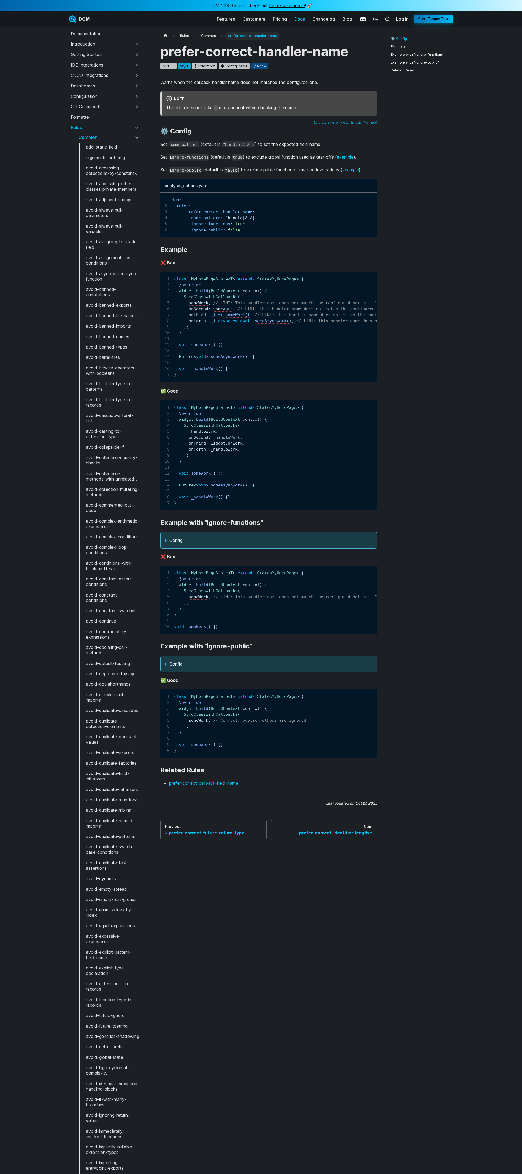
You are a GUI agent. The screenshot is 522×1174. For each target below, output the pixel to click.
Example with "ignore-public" (415, 62)
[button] (105, 44)
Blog (347, 19)
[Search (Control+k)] (387, 19)
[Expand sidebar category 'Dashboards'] (137, 85)
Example (398, 47)
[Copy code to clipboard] (370, 199)
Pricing (280, 19)
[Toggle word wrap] (360, 199)
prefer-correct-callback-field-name (203, 783)
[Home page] (165, 36)
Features (226, 19)
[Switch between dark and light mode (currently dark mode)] (375, 19)
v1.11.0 (168, 66)
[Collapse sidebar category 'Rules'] (137, 127)
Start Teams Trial (433, 19)
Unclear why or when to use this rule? (345, 122)
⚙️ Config (399, 39)
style (184, 66)
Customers (254, 19)
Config (175, 540)
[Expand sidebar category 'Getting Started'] (137, 54)
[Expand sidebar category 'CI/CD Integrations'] (137, 75)
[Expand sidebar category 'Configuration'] (137, 96)
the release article (287, 5)
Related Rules (402, 70)
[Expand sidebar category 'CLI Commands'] (137, 106)
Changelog (323, 19)
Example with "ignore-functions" (417, 54)
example (345, 157)
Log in (402, 19)
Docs (299, 19)
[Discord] (363, 19)
